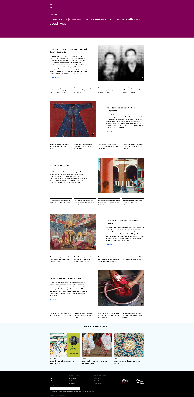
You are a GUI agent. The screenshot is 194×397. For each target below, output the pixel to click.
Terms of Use (97, 378)
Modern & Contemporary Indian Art (64, 165)
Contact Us (53, 378)
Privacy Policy (98, 383)
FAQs (51, 380)
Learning (53, 14)
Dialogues (53, 358)
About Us (52, 376)
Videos (84, 358)
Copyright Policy (98, 380)
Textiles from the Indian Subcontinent (65, 278)
